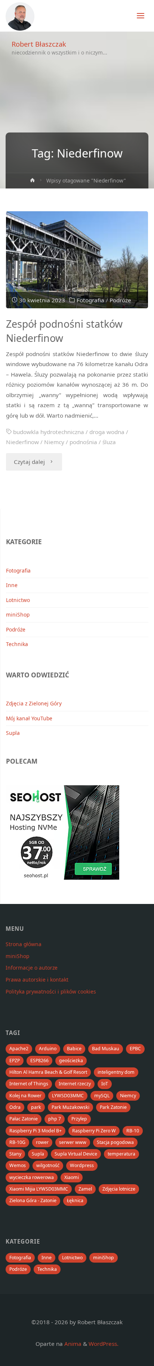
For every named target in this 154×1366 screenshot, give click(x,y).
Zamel (85, 1189)
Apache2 (18, 1048)
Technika (17, 644)
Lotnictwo (18, 600)
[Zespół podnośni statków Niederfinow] (77, 259)
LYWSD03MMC (68, 1095)
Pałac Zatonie (23, 1119)
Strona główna (23, 944)
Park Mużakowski (70, 1107)
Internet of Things (28, 1083)
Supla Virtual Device (76, 1154)
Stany (15, 1154)
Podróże (120, 300)
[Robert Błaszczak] (20, 15)
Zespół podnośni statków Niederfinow (64, 330)
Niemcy (54, 442)
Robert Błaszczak (39, 44)
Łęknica (75, 1200)
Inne (12, 585)
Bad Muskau (105, 1048)
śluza (109, 442)
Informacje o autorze (32, 967)
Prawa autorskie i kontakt (37, 979)
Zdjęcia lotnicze (118, 1189)
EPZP (14, 1060)
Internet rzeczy (75, 1083)
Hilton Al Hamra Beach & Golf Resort (48, 1072)
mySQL (102, 1095)
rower (42, 1142)
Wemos (17, 1165)
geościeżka (71, 1060)
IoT (104, 1083)
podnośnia (83, 442)
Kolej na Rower (25, 1095)
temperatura (121, 1154)
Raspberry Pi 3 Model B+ (35, 1131)
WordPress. (103, 1343)
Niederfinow (22, 442)
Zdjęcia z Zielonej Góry (34, 703)
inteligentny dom (116, 1072)
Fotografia (90, 300)
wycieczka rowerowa (31, 1177)
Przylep (79, 1119)
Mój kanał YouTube (29, 718)
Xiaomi (71, 1177)
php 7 (54, 1119)
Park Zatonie (113, 1107)
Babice (74, 1048)
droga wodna (106, 432)
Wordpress (82, 1165)
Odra (15, 1107)
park (36, 1107)
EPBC (135, 1048)
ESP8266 (39, 1060)
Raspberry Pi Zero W (94, 1131)
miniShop (18, 614)
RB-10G (17, 1142)
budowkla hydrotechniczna (48, 432)
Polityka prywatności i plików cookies (51, 991)
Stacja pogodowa (115, 1142)
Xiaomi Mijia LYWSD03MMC (38, 1189)
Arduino (47, 1048)
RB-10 (132, 1131)
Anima (72, 1343)
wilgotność (47, 1165)
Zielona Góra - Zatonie (32, 1200)
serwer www (72, 1142)
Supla (13, 732)
